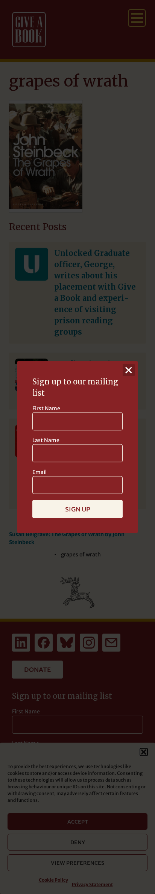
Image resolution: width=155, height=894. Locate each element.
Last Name (45, 440)
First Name (46, 408)
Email (39, 472)
